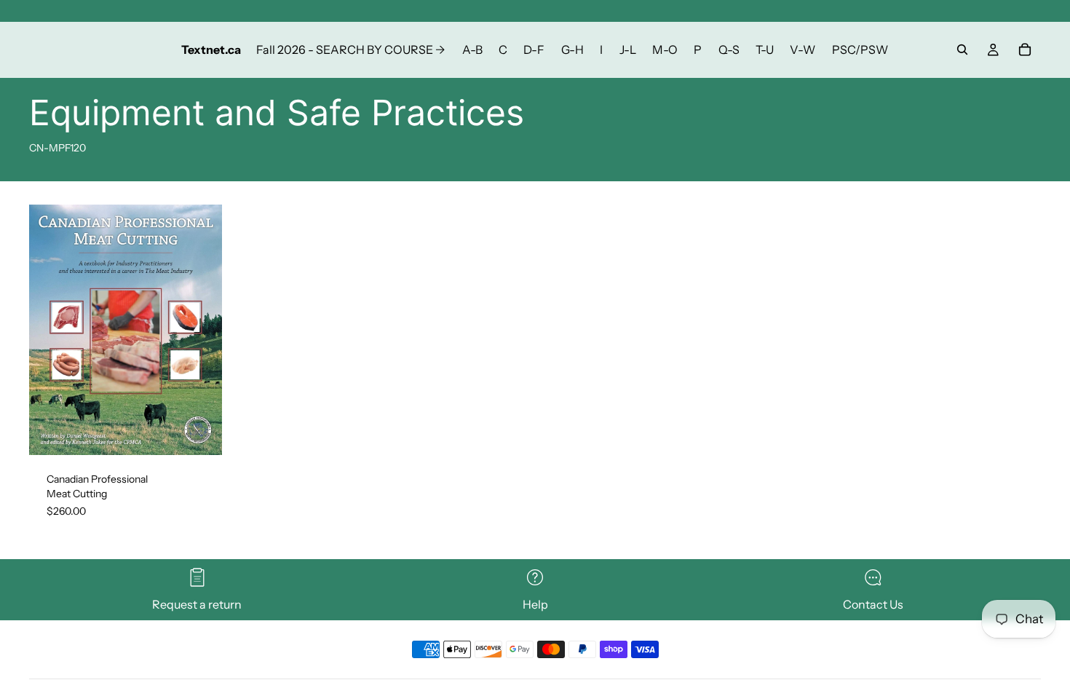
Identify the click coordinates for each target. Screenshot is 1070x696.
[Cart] (1025, 49)
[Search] (962, 49)
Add (212, 432)
